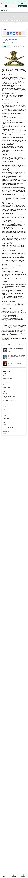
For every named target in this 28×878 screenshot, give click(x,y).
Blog (6, 16)
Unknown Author (13, 39)
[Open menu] (2, 6)
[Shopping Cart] (26, 10)
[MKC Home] (6, 6)
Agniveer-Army (12, 16)
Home (3, 16)
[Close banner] (26, 2)
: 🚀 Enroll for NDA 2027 (23, 2)
